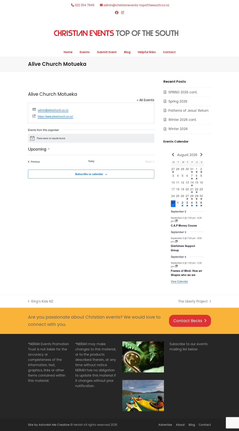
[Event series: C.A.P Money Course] (176, 220)
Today (91, 161)
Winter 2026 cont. (182, 119)
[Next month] (201, 154)
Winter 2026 (178, 129)
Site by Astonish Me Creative (49, 425)
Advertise (165, 425)
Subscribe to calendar (89, 174)
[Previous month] (173, 154)
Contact (205, 425)
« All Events (145, 100)
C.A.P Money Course (184, 225)
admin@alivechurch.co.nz (53, 110)
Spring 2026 (177, 101)
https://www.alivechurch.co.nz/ (55, 116)
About (180, 425)
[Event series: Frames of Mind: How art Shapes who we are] (176, 266)
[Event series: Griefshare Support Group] (176, 241)
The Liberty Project (193, 301)
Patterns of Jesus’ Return (188, 110)
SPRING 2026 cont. (182, 92)
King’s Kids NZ (40, 301)
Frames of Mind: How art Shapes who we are (186, 273)
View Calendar (179, 281)
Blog (192, 425)
